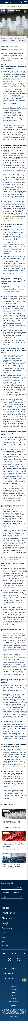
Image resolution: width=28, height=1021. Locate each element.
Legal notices (14, 989)
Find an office (9, 968)
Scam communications (14, 1001)
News (3, 937)
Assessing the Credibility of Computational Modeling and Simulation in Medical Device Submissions (14, 290)
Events (3, 941)
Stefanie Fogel (12, 46)
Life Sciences (6, 892)
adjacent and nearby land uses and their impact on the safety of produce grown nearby (14, 657)
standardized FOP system (10, 251)
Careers (5, 928)
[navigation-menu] (25, 2)
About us (6, 918)
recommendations (8, 210)
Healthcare (16, 892)
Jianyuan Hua (12, 49)
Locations (4, 933)
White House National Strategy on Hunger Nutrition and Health (14, 766)
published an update (9, 152)
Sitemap (13, 1005)
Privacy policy (14, 986)
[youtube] (18, 959)
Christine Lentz (20, 49)
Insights (5, 923)
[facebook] (4, 953)
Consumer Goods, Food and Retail (12, 888)
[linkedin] (9, 959)
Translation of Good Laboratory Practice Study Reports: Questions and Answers (13, 513)
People (5, 907)
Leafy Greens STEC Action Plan (13, 634)
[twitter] (23, 953)
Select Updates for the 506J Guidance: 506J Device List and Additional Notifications (15, 84)
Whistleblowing (14, 998)
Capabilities (8, 912)
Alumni (3, 946)
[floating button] (24, 980)
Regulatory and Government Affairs (12, 897)
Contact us (7, 978)
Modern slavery (14, 995)
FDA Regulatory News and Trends (12, 6)
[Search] (21, 2)
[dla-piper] (6, 2)
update (15, 634)
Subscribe (7, 973)
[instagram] (14, 953)
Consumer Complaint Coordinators (13, 215)
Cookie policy (14, 992)
